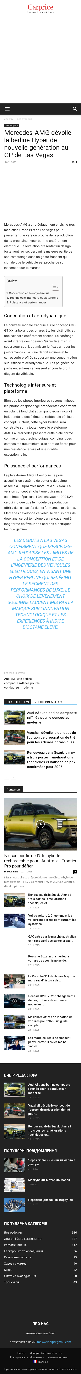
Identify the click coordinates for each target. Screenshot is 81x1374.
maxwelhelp (11, 871)
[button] (7, 109)
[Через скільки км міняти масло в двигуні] (14, 1165)
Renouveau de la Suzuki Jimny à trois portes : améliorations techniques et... (49, 899)
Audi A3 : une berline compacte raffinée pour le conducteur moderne (22, 683)
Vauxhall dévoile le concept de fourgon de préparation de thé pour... (49, 1109)
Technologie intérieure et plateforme (34, 297)
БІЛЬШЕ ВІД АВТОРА (48, 702)
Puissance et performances (28, 302)
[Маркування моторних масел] (14, 1185)
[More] (46, 171)
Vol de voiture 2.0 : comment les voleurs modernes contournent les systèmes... (52, 920)
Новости (21, 1353)
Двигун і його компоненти (46, 1353)
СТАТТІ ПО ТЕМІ (18, 702)
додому (8, 119)
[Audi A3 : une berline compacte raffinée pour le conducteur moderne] (14, 717)
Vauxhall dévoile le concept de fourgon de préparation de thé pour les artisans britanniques (51, 737)
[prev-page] (6, 777)
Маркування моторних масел (49, 1180)
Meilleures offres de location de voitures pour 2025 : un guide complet (50, 1021)
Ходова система (58, 1357)
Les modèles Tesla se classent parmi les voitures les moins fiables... (49, 1042)
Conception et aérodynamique (29, 293)
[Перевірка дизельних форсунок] (14, 1205)
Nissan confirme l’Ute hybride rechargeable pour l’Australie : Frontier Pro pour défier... (40, 860)
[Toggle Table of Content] (53, 287)
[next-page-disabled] (13, 777)
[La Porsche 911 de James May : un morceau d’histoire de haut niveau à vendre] (14, 981)
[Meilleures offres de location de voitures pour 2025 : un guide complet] (14, 1022)
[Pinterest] (27, 171)
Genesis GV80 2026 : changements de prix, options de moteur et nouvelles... (51, 1000)
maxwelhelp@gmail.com (54, 1342)
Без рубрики (24, 119)
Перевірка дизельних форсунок (50, 1200)
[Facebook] (8, 171)
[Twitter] (18, 171)
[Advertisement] (40, 61)
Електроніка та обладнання (27, 1357)
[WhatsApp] (37, 171)
